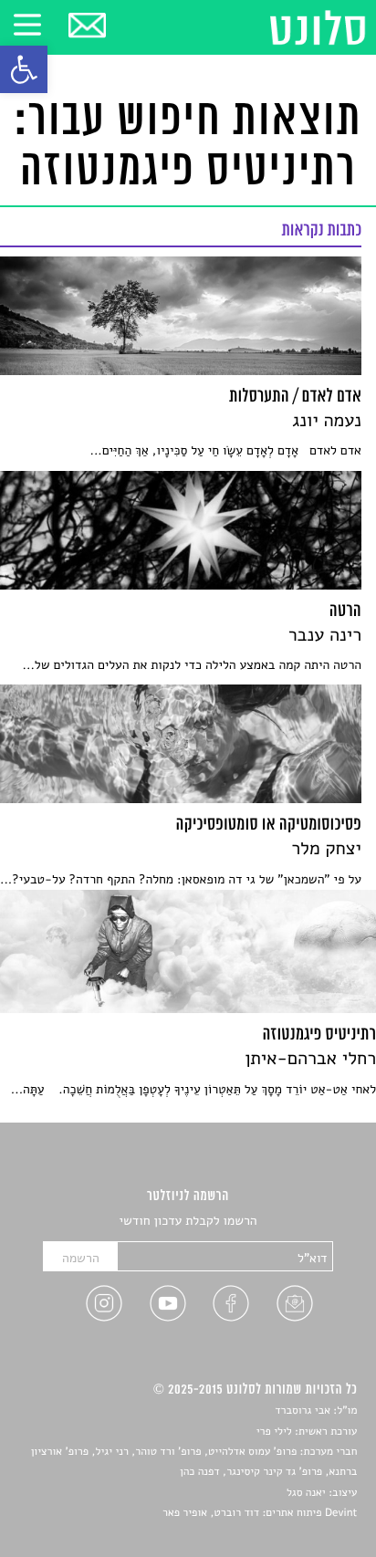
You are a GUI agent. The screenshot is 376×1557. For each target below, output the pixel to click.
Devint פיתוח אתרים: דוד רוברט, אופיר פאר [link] (259, 1513)
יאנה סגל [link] (306, 1493)
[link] (23, 69)
